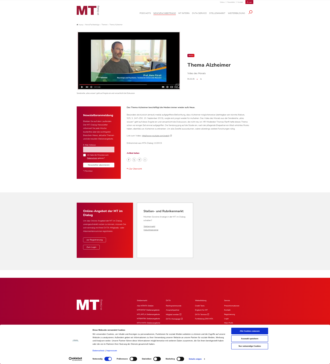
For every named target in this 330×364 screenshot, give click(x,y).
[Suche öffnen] (250, 12)
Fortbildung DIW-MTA (204, 319)
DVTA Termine (201, 314)
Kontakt (240, 2)
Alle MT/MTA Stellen (145, 306)
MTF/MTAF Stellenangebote (148, 310)
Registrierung (229, 314)
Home (81, 25)
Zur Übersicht (135, 168)
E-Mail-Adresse (89, 145)
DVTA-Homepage (173, 319)
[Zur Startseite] (88, 10)
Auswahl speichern (249, 338)
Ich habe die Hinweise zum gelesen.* (98, 156)
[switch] (131, 358)
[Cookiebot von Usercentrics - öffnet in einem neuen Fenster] (75, 359)
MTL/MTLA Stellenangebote (148, 314)
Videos (222, 2)
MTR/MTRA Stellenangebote (148, 318)
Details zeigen (195, 359)
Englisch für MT (201, 310)
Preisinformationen (231, 306)
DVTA (168, 300)
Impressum (111, 350)
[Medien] (129, 61)
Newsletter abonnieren (99, 165)
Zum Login (91, 247)
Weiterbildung (200, 300)
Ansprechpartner (172, 310)
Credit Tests (200, 306)
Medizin (190, 55)
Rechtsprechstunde (173, 306)
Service (227, 300)
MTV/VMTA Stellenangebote (148, 323)
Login (226, 318)
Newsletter (231, 2)
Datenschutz (99, 350)
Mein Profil (228, 323)
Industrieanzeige (151, 230)
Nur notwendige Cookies (250, 346)
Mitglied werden (172, 314)
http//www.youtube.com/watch (155, 135)
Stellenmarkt (149, 226)
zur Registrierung (94, 239)
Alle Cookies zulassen (250, 331)
